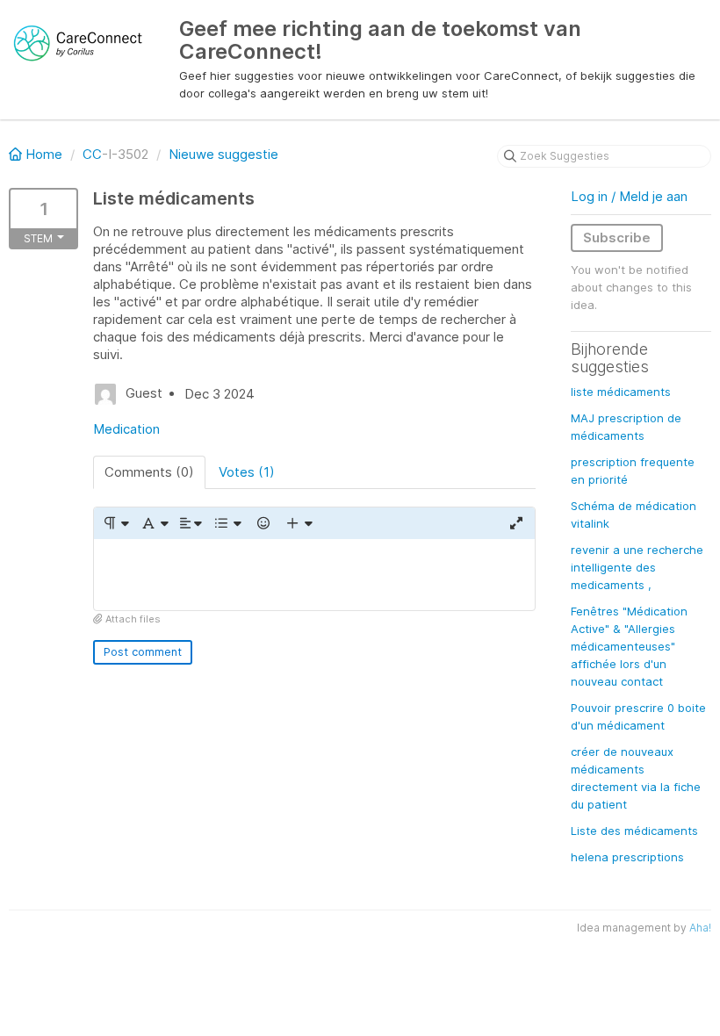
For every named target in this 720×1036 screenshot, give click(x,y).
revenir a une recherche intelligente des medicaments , (637, 567)
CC (92, 154)
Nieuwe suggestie (223, 154)
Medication (126, 429)
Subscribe (617, 237)
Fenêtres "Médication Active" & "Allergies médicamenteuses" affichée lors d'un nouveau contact (629, 646)
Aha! (700, 927)
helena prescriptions (627, 857)
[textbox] (314, 575)
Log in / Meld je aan (629, 196)
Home (44, 154)
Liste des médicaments (634, 831)
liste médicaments (621, 392)
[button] (115, 523)
